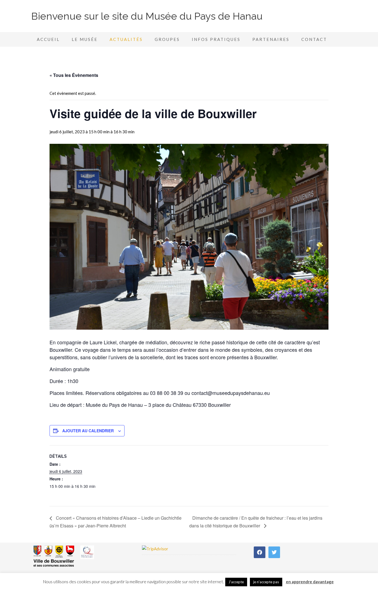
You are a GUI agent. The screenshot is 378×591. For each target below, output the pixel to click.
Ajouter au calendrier (88, 430)
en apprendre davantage (310, 581)
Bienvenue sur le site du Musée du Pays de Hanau (147, 16)
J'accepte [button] (236, 582)
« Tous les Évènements (74, 75)
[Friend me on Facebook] (259, 551)
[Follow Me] (274, 551)
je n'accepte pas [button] (266, 582)
